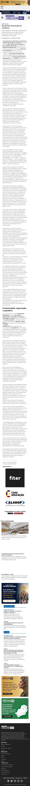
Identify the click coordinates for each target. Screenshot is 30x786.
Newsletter (3, 768)
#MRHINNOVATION (8, 635)
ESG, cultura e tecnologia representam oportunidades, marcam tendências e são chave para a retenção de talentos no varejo (14, 537)
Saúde (2, 757)
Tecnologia (3, 759)
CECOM (25, 778)
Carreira (6, 621)
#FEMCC (5, 649)
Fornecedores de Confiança (7, 764)
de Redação (5, 38)
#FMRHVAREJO (5, 24)
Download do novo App (6, 748)
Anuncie (3, 746)
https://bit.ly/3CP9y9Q (10, 464)
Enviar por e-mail (19, 513)
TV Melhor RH (4, 774)
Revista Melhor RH (5, 770)
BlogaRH (3, 761)
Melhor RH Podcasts (5, 772)
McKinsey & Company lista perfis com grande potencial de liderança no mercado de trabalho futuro (15, 627)
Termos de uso (18, 778)
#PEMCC (6, 663)
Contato (3, 750)
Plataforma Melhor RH (6, 744)
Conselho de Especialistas (6, 766)
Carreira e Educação (5, 753)
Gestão (2, 755)
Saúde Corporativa (9, 609)
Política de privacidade (8, 778)
